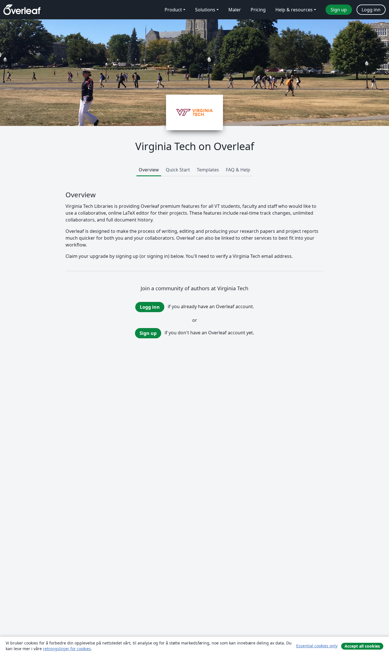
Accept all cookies (362, 646)
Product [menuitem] (173, 10)
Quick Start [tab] (178, 170)
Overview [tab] (149, 170)
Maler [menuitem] (234, 10)
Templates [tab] (208, 170)
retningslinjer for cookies (67, 648)
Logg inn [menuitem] (371, 10)
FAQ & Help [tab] (238, 170)
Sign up (148, 333)
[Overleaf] (21, 9)
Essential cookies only (316, 645)
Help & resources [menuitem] (294, 10)
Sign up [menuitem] (339, 10)
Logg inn (150, 307)
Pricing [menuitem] (258, 10)
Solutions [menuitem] (205, 10)
